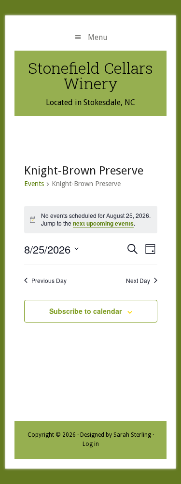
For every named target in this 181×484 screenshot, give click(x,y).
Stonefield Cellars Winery (90, 75)
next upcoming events (103, 223)
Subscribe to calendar (85, 311)
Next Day (138, 280)
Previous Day (49, 280)
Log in (91, 444)
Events (34, 184)
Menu (98, 37)
